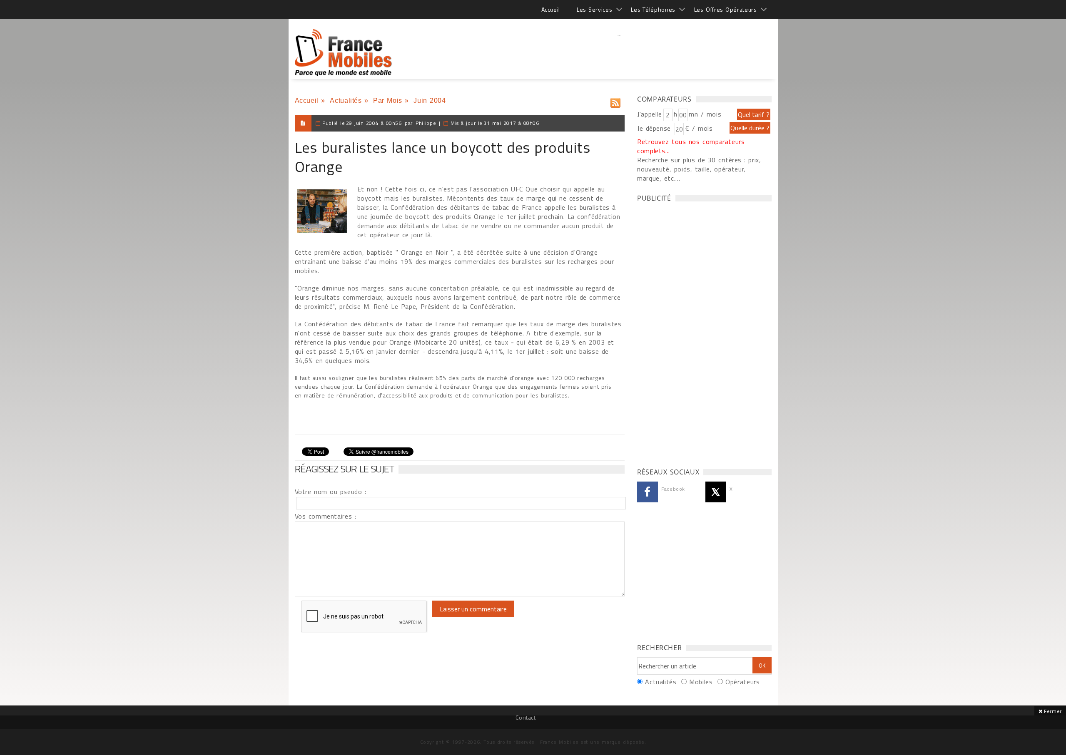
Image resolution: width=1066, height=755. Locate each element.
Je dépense (655, 128)
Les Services (594, 9)
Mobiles (700, 682)
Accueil (550, 9)
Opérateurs (742, 682)
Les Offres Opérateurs (725, 9)
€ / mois (698, 128)
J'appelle (649, 114)
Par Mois (387, 100)
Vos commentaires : (325, 516)
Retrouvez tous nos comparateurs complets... (691, 146)
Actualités (345, 100)
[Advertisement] (620, 52)
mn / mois (705, 114)
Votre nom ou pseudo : (330, 491)
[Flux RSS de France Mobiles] (615, 101)
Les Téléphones (653, 9)
